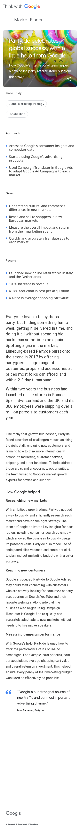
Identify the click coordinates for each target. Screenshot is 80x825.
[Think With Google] (21, 6)
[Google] (13, 813)
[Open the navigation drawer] (7, 20)
